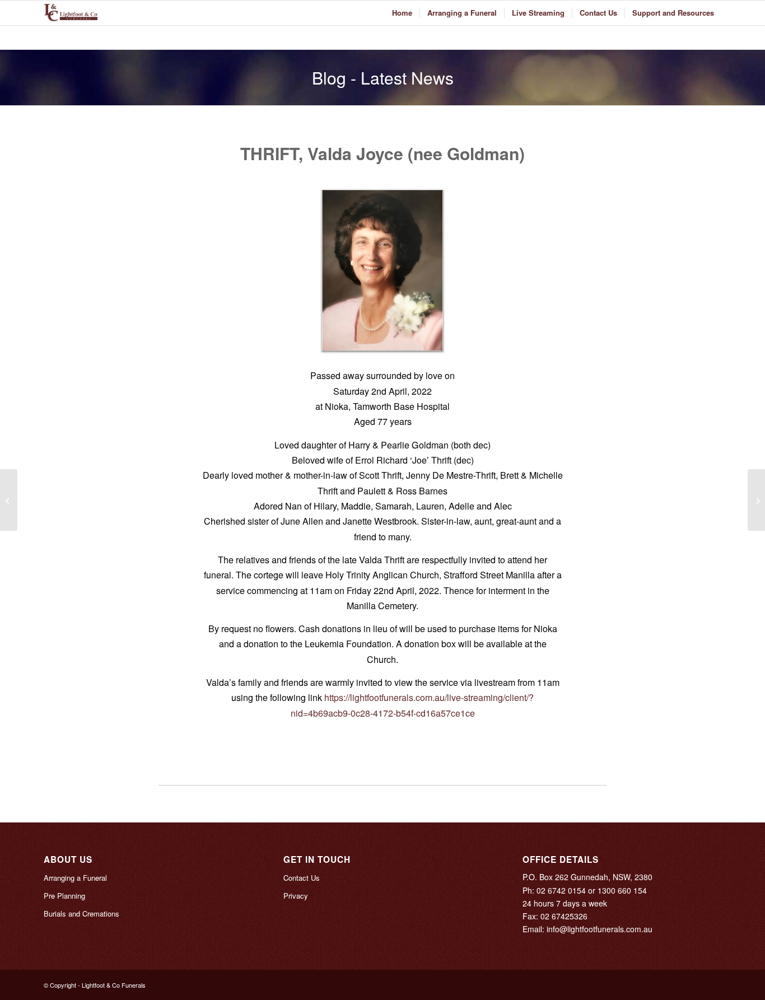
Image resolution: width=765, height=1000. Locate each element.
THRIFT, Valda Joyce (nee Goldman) (382, 153)
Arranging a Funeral (75, 877)
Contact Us (301, 877)
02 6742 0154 (561, 890)
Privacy (295, 895)
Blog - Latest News (383, 78)
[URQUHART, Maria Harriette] (8, 500)
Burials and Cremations (81, 913)
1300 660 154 (622, 890)
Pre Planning (64, 895)
